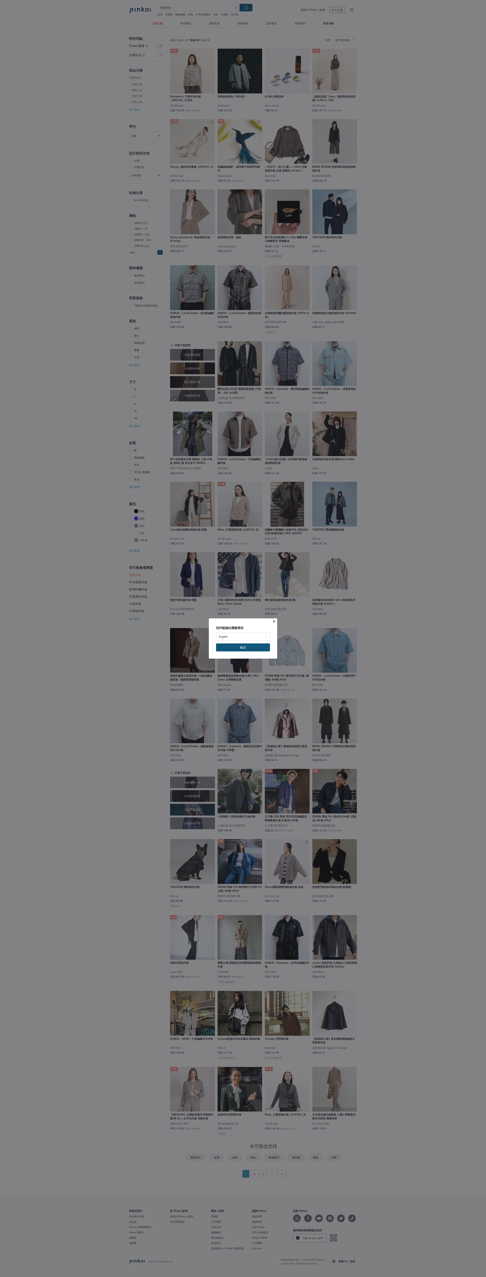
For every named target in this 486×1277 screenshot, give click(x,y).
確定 (243, 647)
